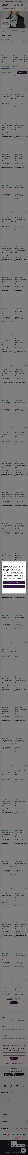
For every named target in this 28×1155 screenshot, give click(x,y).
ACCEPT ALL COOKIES (14, 582)
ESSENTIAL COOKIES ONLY (14, 586)
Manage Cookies (14, 589)
